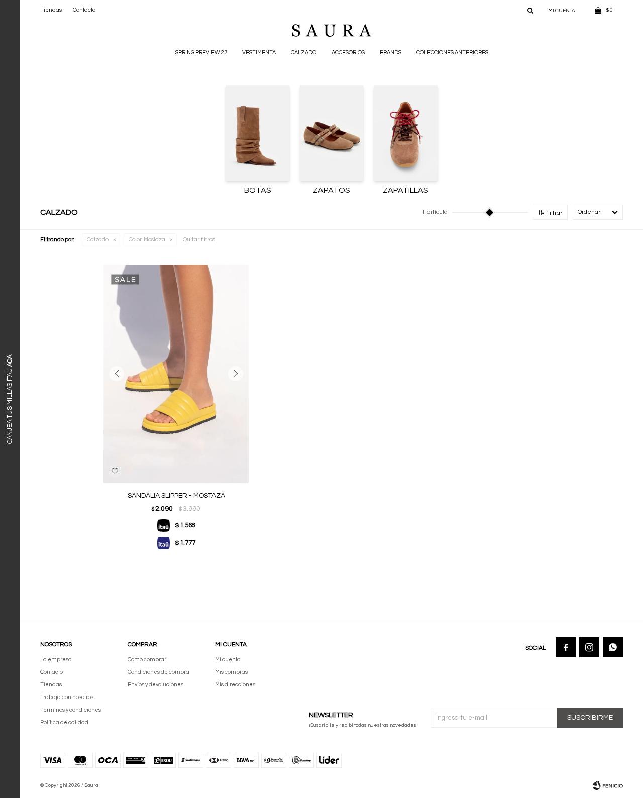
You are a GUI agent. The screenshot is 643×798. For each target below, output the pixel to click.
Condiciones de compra (158, 672)
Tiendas (51, 10)
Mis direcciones (235, 684)
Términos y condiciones (70, 710)
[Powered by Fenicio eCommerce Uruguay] (608, 785)
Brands (390, 52)
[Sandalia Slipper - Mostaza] (176, 374)
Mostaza (147, 239)
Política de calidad (64, 722)
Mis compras (231, 672)
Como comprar (147, 659)
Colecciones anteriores (452, 52)
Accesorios (348, 52)
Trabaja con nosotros (66, 697)
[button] (530, 10)
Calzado (303, 52)
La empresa (56, 659)
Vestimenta (259, 52)
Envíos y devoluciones (155, 684)
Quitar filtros (199, 239)
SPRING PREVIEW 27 (201, 52)
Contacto (84, 10)
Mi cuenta (228, 659)
